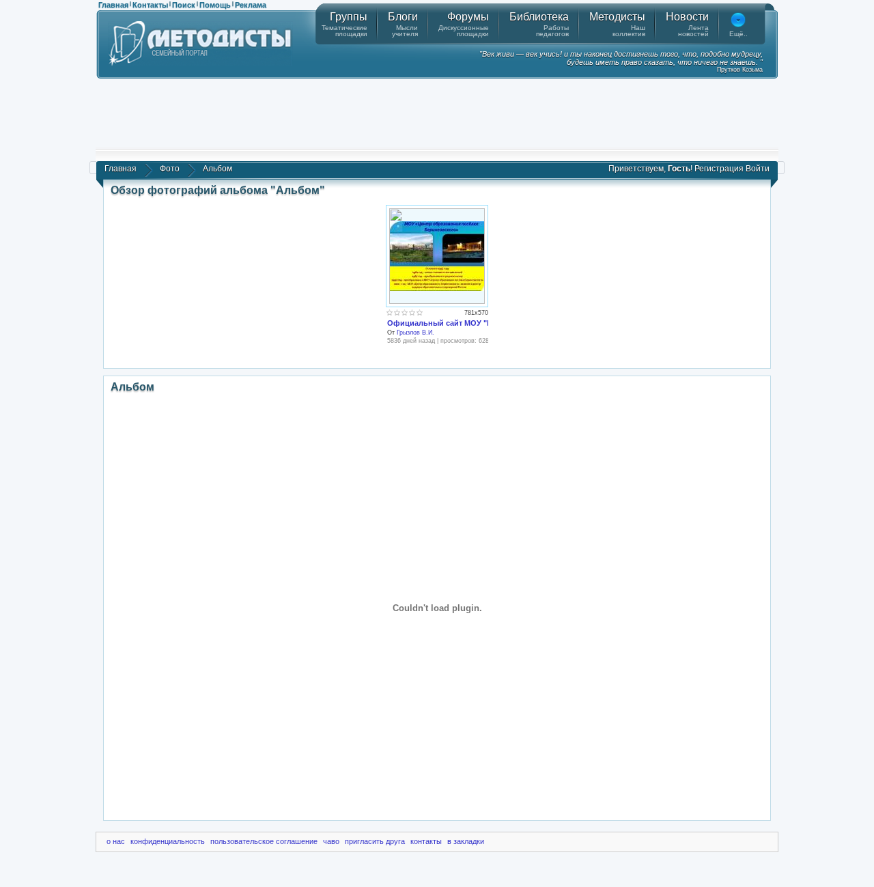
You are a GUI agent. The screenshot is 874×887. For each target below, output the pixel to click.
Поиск (183, 5)
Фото (170, 168)
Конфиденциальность (167, 841)
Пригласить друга (375, 841)
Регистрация (719, 168)
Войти (758, 168)
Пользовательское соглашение (264, 841)
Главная (113, 5)
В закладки (465, 841)
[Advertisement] (437, 112)
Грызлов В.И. (415, 332)
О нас (116, 841)
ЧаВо (331, 841)
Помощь (215, 5)
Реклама (250, 5)
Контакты (150, 5)
